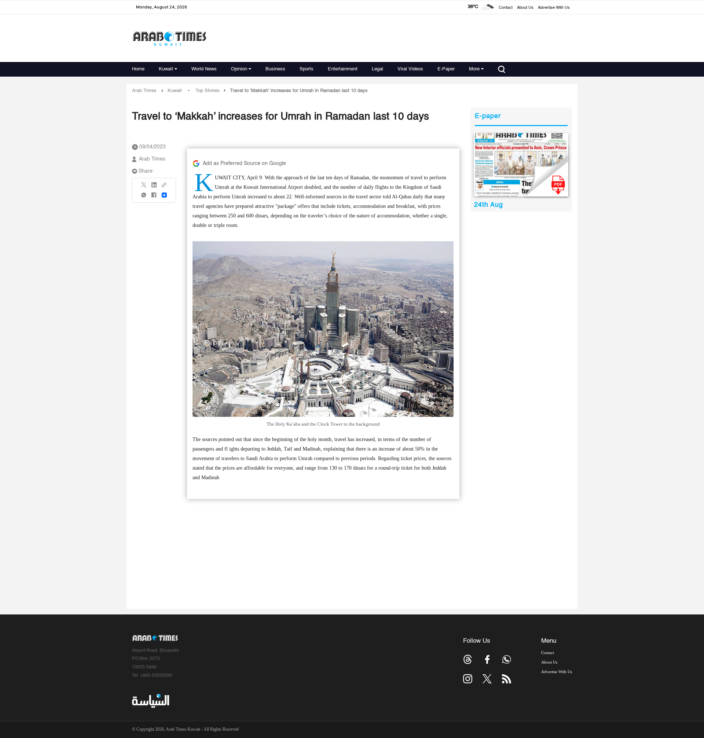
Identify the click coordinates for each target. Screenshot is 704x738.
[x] (487, 678)
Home (138, 69)
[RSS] (506, 678)
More (474, 69)
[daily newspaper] (521, 165)
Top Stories (207, 90)
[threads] (467, 659)
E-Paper (446, 69)
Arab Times (144, 90)
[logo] (169, 38)
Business (275, 69)
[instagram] (467, 678)
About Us (525, 8)
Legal (377, 69)
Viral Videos (410, 69)
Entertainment (343, 69)
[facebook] (154, 197)
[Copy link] (164, 187)
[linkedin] (154, 187)
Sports (307, 69)
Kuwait (166, 69)
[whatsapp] (144, 197)
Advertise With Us (554, 8)
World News (204, 69)
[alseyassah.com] (150, 701)
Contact (506, 8)
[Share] (164, 195)
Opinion (239, 69)
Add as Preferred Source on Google (244, 163)
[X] (144, 187)
